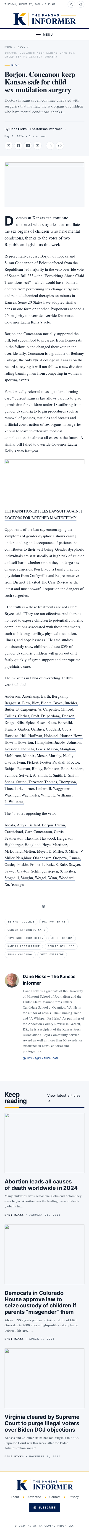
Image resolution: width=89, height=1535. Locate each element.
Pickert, (33, 762)
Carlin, (60, 825)
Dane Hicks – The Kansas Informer (35, 129)
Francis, (11, 729)
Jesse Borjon (62, 938)
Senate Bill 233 (61, 946)
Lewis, (41, 749)
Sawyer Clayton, (18, 871)
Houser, (66, 735)
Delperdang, (51, 715)
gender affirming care (26, 929)
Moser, (43, 755)
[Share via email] (37, 146)
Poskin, (23, 864)
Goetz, (67, 729)
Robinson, (52, 768)
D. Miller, (57, 851)
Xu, (8, 884)
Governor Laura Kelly (26, 938)
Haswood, (48, 838)
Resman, (24, 768)
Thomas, (51, 781)
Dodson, (68, 715)
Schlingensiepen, (45, 871)
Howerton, (26, 742)
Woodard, (67, 877)
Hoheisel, (52, 735)
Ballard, (35, 825)
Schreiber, (68, 871)
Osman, (75, 857)
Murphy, (56, 755)
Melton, (30, 851)
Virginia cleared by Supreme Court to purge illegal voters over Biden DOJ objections (42, 1423)
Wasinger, (13, 795)
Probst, (36, 864)
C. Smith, (56, 775)
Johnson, (74, 742)
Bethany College (21, 921)
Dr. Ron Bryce (53, 921)
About (14, 1497)
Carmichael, (15, 831)
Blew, (27, 702)
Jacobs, (61, 742)
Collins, (11, 715)
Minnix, (30, 755)
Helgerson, (65, 838)
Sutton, (22, 781)
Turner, (30, 788)
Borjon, (48, 825)
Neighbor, (24, 857)
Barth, (46, 696)
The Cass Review (54, 582)
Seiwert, (26, 775)
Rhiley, (38, 768)
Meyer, (43, 851)
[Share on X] (9, 146)
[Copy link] (50, 146)
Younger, (18, 884)
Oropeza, (61, 857)
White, (46, 795)
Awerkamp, (31, 696)
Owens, (11, 762)
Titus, (10, 788)
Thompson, (68, 781)
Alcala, (11, 825)
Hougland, (33, 844)
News (21, 46)
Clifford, (67, 709)
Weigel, (41, 877)
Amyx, (22, 825)
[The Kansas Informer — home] (44, 19)
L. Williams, (14, 801)
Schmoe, (12, 775)
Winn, (53, 877)
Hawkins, (12, 735)
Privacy (74, 1497)
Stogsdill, (13, 877)
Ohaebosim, (43, 857)
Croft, (36, 715)
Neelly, (68, 755)
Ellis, (21, 722)
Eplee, (31, 722)
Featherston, (15, 838)
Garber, (24, 729)
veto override (52, 954)
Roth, (66, 768)
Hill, (24, 735)
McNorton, (14, 755)
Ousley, (11, 864)
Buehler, (71, 702)
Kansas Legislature (24, 946)
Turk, (19, 788)
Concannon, (44, 831)
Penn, (22, 762)
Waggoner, (61, 788)
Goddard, (54, 729)
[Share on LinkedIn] (28, 146)
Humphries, (45, 742)
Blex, (36, 702)
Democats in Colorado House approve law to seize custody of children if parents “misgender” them (40, 1302)
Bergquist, (13, 702)
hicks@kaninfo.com (42, 1058)
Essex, (42, 722)
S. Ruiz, (62, 864)
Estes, (52, 722)
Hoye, (47, 844)
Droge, (10, 722)
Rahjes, (11, 768)
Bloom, (47, 702)
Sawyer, (75, 864)
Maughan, (68, 749)
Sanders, (77, 768)
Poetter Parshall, (53, 762)
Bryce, (59, 702)
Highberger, (15, 844)
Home (8, 46)
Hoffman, (36, 735)
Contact (54, 1497)
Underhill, (44, 788)
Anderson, (13, 696)
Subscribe (47, 1507)
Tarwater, (36, 781)
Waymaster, (31, 795)
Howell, (11, 742)
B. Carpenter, (27, 709)
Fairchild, (65, 722)
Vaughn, (28, 877)
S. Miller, (72, 851)
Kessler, (11, 749)
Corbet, (24, 715)
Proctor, (73, 762)
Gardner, (38, 729)
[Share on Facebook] (18, 146)
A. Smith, (41, 775)
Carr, (29, 831)
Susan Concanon (20, 954)
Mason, (53, 749)
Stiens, (10, 781)
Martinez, (60, 844)
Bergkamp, (60, 696)
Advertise (34, 1497)
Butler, (10, 709)
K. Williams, (62, 795)
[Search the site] (71, 4)
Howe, (78, 735)
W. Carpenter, (49, 709)
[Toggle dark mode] (80, 4)
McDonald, (14, 851)
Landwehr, (27, 749)
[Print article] (60, 146)
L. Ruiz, (49, 864)
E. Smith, (71, 775)
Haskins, (32, 838)
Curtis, (59, 831)
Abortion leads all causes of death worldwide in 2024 (41, 1184)
